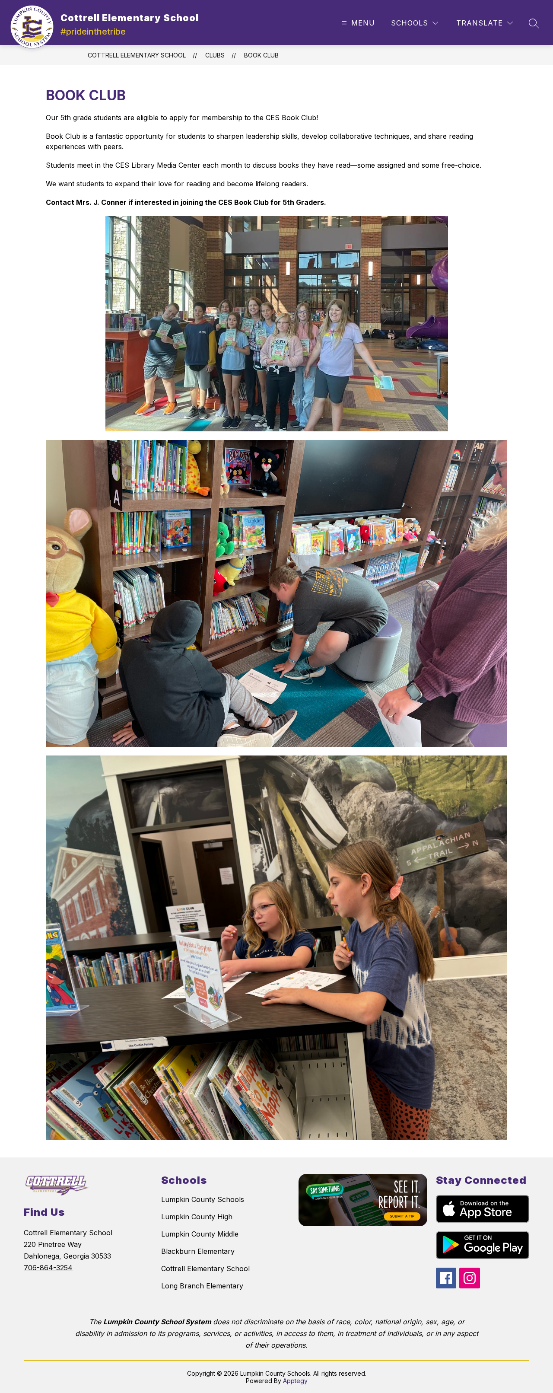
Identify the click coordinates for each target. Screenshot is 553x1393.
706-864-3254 (48, 1267)
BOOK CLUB (261, 55)
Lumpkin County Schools (202, 1199)
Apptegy (295, 1380)
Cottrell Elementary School (137, 55)
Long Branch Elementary (202, 1285)
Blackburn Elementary (198, 1251)
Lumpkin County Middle (199, 1234)
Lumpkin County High (196, 1216)
